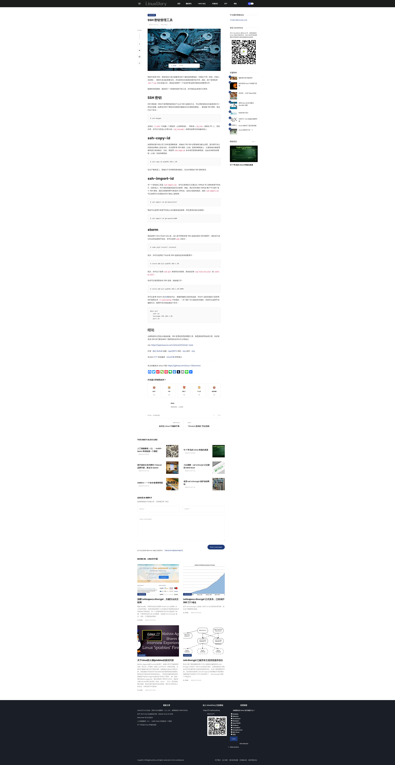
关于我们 (218, 760)
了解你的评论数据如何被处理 (173, 550)
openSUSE (236, 723)
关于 (225, 4)
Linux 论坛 (202, 4)
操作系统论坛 (252, 760)
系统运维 (157, 415)
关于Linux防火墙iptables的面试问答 (155, 660)
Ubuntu (236, 716)
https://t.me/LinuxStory (211, 710)
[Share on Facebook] (139, 44)
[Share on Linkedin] (139, 63)
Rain (174, 66)
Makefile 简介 (243, 113)
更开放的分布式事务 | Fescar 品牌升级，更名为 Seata (149, 466)
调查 (235, 4)
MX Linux (236, 732)
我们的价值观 (233, 760)
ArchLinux (236, 719)
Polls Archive (234, 747)
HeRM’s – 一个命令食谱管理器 (150, 482)
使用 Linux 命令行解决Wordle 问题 (246, 104)
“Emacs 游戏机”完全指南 (198, 426)
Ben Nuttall (158, 351)
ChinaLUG (243, 760)
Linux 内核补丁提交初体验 (247, 125)
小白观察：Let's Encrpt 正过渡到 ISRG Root (197, 466)
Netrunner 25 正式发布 (145, 718)
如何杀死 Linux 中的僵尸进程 (248, 84)
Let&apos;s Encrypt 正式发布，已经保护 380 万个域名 (203, 601)
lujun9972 (172, 351)
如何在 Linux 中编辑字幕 (169, 426)
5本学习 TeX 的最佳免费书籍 (248, 120)
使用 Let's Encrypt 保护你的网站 (196, 482)
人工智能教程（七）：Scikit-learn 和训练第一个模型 (149, 450)
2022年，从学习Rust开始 (247, 93)
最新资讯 (189, 4)
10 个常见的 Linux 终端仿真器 (196, 450)
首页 (178, 4)
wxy (184, 351)
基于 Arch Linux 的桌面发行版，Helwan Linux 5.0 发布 (155, 714)
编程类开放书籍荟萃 (246, 78)
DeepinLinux (237, 730)
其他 (234, 734)
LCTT (155, 357)
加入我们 (225, 760)
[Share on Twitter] (139, 50)
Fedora (235, 725)
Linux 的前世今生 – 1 (246, 130)
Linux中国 (152, 15)
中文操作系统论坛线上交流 (238, 20)
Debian (235, 714)
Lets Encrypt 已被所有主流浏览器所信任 (203, 660)
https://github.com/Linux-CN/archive (184, 365)
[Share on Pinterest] (139, 57)
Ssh (150, 415)
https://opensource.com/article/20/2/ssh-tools (172, 345)
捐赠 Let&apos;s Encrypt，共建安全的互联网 (158, 601)
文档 (166, 297)
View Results (243, 744)
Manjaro (236, 721)
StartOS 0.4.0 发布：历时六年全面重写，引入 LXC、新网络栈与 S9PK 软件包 (162, 710)
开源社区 (215, 4)
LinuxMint (236, 728)
